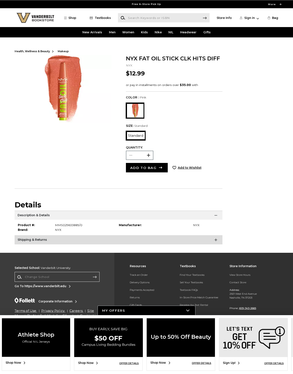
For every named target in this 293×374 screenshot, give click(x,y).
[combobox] (57, 277)
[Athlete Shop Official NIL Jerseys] (36, 353)
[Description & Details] (118, 216)
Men (112, 32)
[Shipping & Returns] (118, 241)
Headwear (188, 32)
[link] (272, 18)
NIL (171, 32)
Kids (144, 32)
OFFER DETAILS (129, 363)
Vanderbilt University (42, 268)
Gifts (207, 32)
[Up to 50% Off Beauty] (181, 353)
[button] (146, 4)
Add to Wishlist (189, 167)
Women (128, 32)
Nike (158, 32)
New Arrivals (92, 32)
